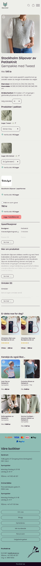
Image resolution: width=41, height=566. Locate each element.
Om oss (21, 512)
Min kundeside (20, 528)
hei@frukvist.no (13, 553)
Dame (23, 237)
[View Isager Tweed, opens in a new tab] (15, 123)
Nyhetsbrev (20, 523)
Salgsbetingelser (20, 539)
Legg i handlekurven (11, 217)
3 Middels (24, 232)
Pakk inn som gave (11, 203)
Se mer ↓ (7, 242)
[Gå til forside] (5, 8)
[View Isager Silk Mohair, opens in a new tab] (19, 156)
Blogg (20, 517)
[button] (6, 115)
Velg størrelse (6, 101)
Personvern (20, 534)
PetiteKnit (24, 228)
